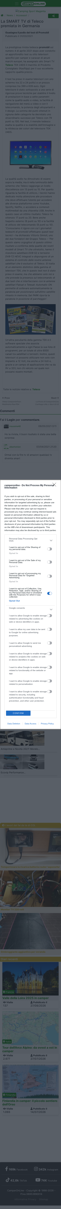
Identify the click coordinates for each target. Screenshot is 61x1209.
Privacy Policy (47, 723)
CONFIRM (18, 713)
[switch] (49, 548)
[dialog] (30, 604)
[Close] (55, 485)
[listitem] (30, 540)
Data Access (30, 723)
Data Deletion (13, 723)
